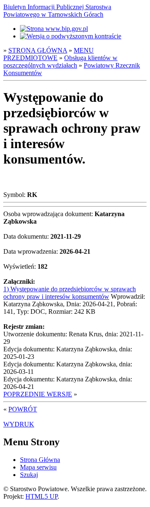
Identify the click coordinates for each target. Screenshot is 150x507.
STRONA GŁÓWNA (37, 50)
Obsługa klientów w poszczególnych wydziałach (60, 61)
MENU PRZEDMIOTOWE (48, 54)
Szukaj (29, 474)
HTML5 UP (41, 496)
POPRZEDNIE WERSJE (37, 394)
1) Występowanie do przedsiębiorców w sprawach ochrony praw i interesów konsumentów (69, 292)
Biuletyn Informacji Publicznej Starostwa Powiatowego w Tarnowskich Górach (57, 10)
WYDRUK (18, 424)
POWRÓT (22, 409)
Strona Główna (40, 459)
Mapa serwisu (38, 467)
